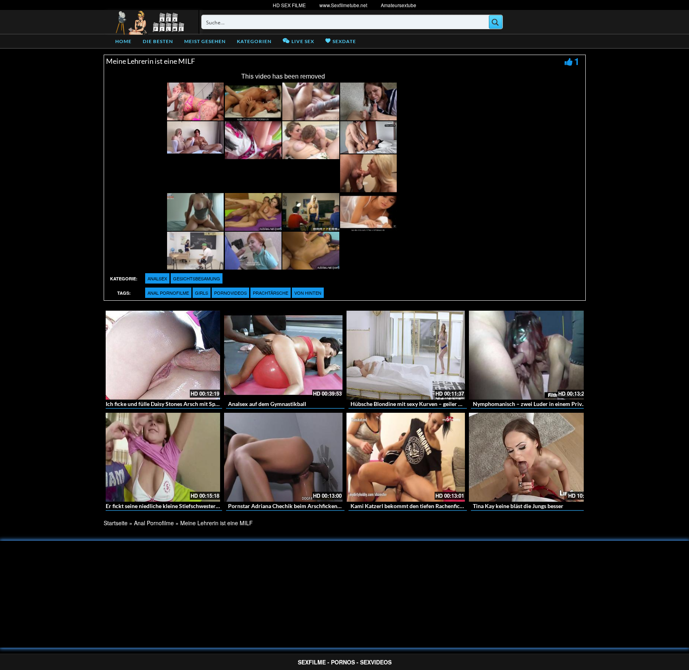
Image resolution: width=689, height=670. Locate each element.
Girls (201, 293)
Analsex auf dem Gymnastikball (267, 403)
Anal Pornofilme (168, 293)
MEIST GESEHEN (205, 41)
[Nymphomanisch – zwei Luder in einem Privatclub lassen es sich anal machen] (528, 355)
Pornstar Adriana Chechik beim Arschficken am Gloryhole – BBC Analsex (318, 506)
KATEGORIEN (254, 41)
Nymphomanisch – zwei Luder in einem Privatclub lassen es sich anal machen (568, 403)
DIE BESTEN (158, 41)
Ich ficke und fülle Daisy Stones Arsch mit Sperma (167, 403)
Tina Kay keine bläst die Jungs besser (518, 506)
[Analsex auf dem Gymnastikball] (283, 355)
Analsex (157, 278)
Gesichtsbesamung (196, 278)
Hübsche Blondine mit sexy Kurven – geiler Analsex (414, 403)
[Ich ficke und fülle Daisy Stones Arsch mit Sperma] (161, 355)
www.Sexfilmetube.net (343, 5)
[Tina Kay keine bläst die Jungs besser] (528, 457)
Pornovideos (230, 293)
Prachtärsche (270, 293)
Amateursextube (398, 5)
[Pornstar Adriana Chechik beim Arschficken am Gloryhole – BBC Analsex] (283, 457)
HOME (123, 41)
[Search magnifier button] (495, 22)
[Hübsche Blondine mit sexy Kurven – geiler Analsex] (405, 355)
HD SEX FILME (289, 5)
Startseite (116, 523)
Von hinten (307, 293)
